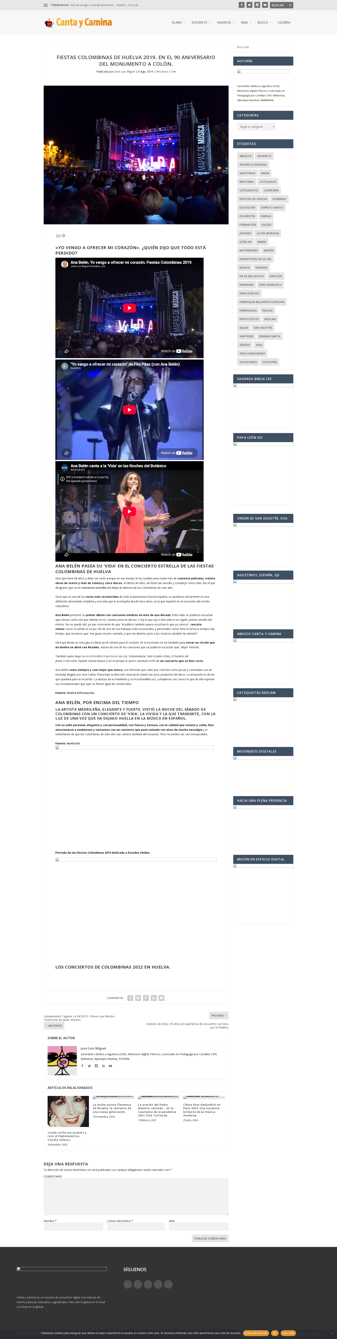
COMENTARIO (53, 1176)
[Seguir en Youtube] (168, 1284)
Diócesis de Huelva (253, 199)
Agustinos (247, 173)
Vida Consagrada (252, 353)
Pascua (267, 310)
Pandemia (246, 285)
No (275, 1333)
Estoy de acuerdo (256, 1333)
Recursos (162, 71)
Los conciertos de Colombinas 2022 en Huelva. (112, 967)
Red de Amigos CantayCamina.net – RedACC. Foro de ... (106, 5)
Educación (247, 207)
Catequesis (268, 182)
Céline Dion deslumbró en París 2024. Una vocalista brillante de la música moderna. (201, 1110)
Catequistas (248, 190)
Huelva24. (73, 743)
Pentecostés (249, 319)
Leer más (288, 1333)
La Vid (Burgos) (268, 233)
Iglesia (266, 224)
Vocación (270, 362)
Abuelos (245, 156)
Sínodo (244, 345)
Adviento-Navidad (253, 164)
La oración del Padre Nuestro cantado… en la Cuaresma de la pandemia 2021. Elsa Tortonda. (157, 1110)
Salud (243, 327)
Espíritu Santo (272, 207)
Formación (247, 224)
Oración (276, 276)
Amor (265, 173)
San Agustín (263, 327)
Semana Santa (269, 336)
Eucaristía (247, 216)
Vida (259, 345)
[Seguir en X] (138, 1284)
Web (172, 1221)
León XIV (245, 242)
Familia (266, 216)
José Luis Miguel (124, 71)
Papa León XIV (249, 293)
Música (244, 267)
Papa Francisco (270, 285)
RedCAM (270, 319)
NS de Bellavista (251, 276)
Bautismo (246, 182)
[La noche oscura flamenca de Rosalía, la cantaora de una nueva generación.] (113, 1097)
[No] (331, 1333)
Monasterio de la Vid (255, 259)
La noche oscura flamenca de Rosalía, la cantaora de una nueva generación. (112, 1108)
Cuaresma (271, 190)
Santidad (246, 336)
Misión (269, 250)
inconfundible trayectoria (101, 656)
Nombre (50, 1221)
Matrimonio (248, 250)
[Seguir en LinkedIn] (158, 1284)
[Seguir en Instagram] (148, 1284)
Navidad (261, 267)
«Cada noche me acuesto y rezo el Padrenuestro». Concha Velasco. (67, 1136)
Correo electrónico (120, 1221)
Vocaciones (248, 362)
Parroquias (248, 310)
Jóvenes (245, 233)
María (261, 242)
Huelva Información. (80, 693)
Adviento (264, 156)
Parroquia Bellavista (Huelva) (261, 302)
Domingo (279, 199)
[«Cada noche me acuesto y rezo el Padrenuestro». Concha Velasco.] (68, 1111)
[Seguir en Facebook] (127, 1284)
